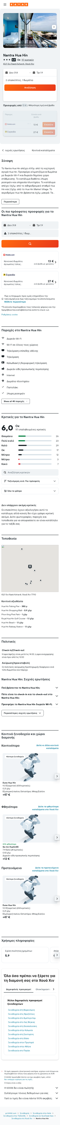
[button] (5, 4)
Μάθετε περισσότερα (15, 301)
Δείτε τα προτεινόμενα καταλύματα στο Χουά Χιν (45, 869)
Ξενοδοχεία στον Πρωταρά (21, 1042)
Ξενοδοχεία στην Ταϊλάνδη (14, 1116)
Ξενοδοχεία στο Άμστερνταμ (22, 1018)
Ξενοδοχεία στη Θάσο (18, 1038)
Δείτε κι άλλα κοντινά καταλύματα (47, 747)
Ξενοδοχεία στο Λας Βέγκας (21, 1022)
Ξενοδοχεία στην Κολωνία (20, 1030)
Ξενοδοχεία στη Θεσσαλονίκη (22, 1026)
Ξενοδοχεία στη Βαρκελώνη (21, 1010)
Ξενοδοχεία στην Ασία (42, 1113)
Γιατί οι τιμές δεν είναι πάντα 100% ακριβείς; (28, 1098)
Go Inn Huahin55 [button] (10, 847)
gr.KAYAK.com (10, 1113)
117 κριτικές (28, 59)
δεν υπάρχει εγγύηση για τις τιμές (18, 1079)
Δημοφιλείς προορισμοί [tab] (18, 989)
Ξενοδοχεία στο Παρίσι (19, 1050)
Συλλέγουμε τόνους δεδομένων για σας (26, 1093)
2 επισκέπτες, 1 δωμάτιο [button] (19, 80)
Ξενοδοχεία (24, 1113)
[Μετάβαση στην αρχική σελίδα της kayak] (19, 4)
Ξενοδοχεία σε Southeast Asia (41, 1116)
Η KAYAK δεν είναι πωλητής (19, 1087)
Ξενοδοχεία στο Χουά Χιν (22, 1118)
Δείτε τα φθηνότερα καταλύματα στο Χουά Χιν (45, 808)
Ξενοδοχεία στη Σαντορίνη (21, 1034)
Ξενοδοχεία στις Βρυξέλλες (21, 1014)
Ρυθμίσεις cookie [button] (9, 314)
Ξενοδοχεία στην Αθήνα (19, 1046)
